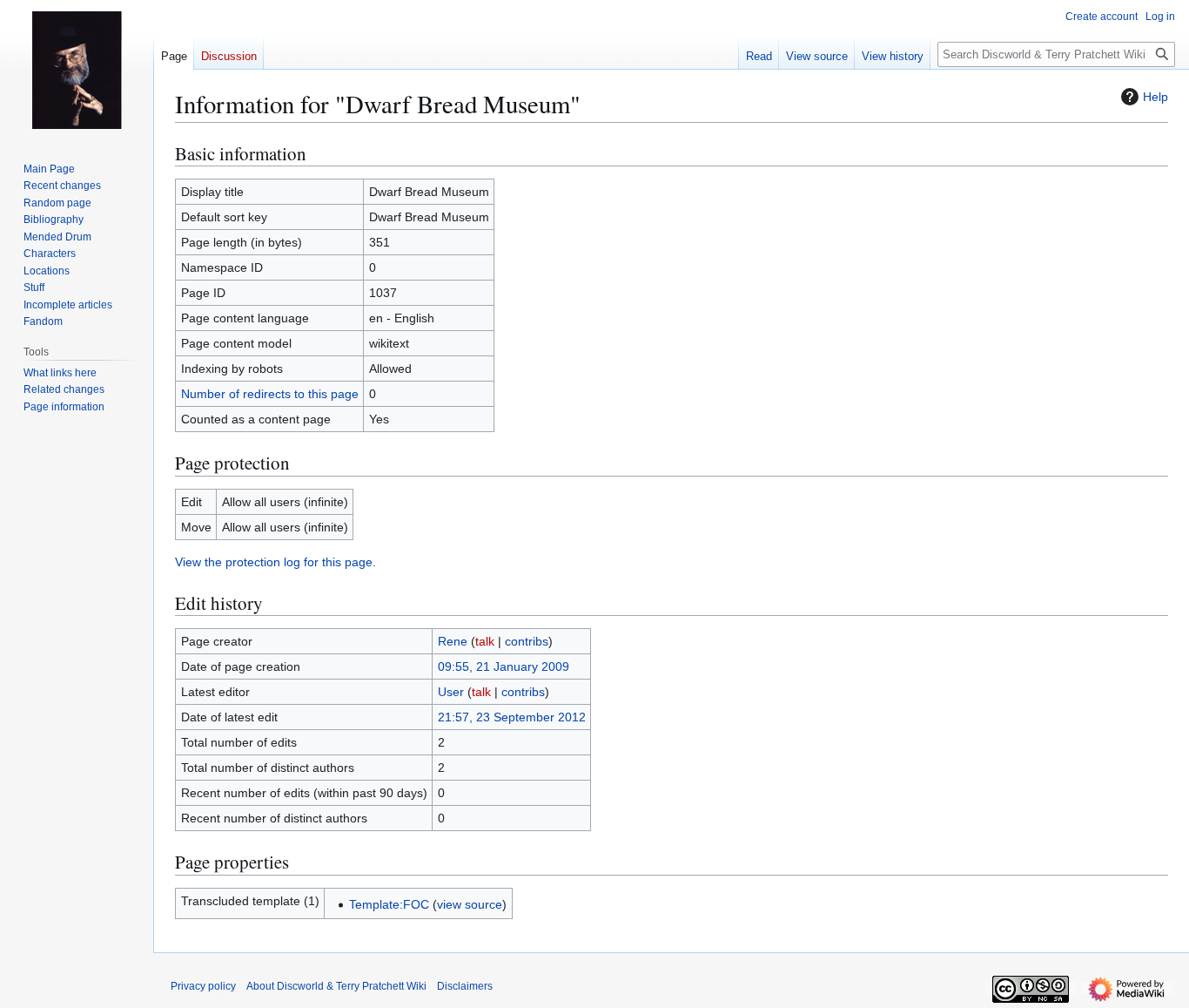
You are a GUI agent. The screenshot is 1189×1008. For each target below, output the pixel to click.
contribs (526, 641)
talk (484, 641)
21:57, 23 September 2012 (512, 717)
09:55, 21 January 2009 (503, 666)
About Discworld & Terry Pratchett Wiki (336, 986)
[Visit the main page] (76, 69)
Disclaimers (465, 986)
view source (469, 904)
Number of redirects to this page (270, 394)
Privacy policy (203, 986)
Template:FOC (389, 904)
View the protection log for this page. (275, 562)
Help (1155, 97)
